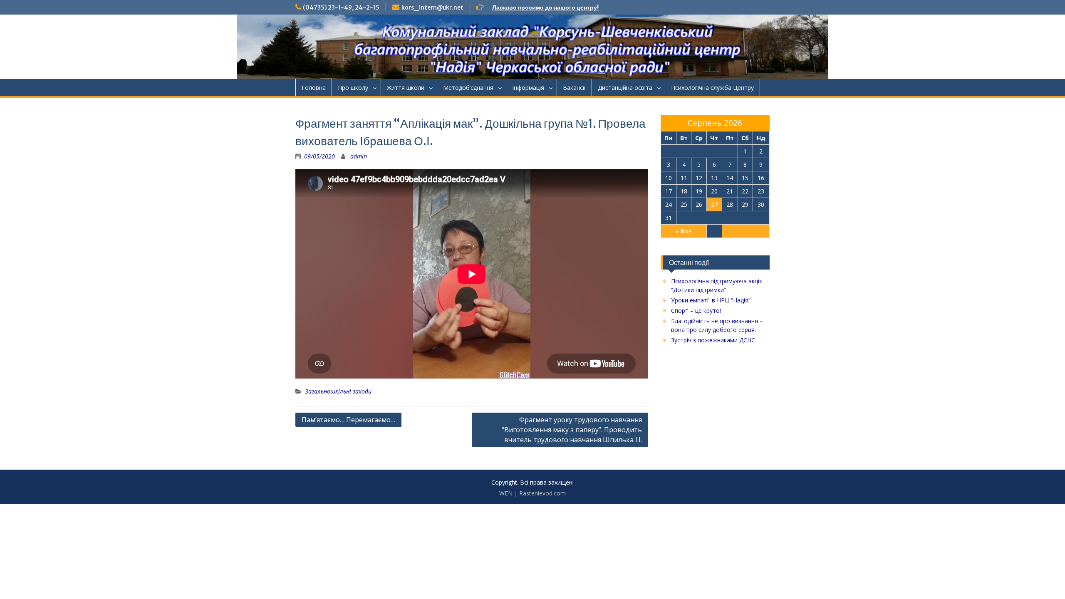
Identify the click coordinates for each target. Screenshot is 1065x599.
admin (358, 156)
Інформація (528, 88)
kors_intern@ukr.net (432, 7)
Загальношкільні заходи (338, 391)
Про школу (353, 88)
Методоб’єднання (468, 88)
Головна (314, 88)
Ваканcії (574, 88)
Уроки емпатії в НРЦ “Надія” (710, 300)
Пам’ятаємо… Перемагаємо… (348, 419)
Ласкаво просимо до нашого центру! (545, 7)
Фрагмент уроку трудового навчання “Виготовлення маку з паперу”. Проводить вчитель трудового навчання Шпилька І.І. (572, 429)
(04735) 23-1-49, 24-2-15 (341, 7)
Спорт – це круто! (696, 310)
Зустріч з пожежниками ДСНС (713, 340)
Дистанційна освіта (625, 88)
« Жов (684, 231)
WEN (506, 493)
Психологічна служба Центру (712, 88)
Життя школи (405, 88)
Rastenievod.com (542, 493)
